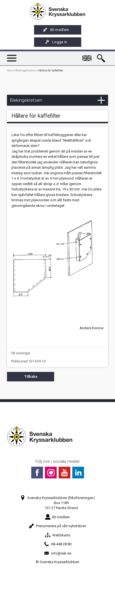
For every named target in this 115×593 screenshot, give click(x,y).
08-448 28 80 (61, 544)
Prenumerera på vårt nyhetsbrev (61, 526)
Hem (10, 70)
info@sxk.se (61, 553)
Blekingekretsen (25, 70)
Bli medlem (59, 30)
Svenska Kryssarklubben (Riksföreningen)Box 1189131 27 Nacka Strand (61, 503)
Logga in (59, 42)
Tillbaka (30, 376)
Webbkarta (61, 535)
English (88, 56)
